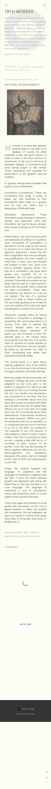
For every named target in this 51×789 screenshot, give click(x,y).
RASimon (31, 714)
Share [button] (26, 532)
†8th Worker (19, 11)
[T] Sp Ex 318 (34, 536)
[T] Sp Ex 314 (24, 536)
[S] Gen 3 (14, 536)
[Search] (44, 4)
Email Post (35, 532)
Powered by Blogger (28, 709)
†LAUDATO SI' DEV (13, 54)
